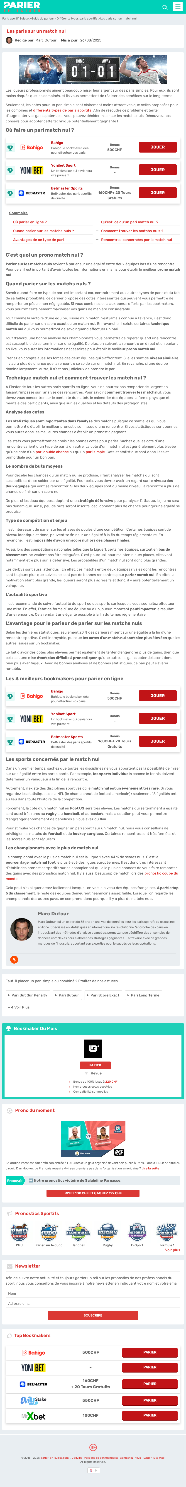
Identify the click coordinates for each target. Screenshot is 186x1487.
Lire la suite (150, 1168)
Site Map (158, 1457)
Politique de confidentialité (101, 1457)
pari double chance (52, 452)
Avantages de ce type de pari (38, 240)
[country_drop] (96, 1470)
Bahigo (57, 143)
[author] (9, 40)
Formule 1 (166, 1245)
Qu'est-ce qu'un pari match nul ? (129, 222)
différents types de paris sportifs (62, 110)
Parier (95, 1065)
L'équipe (77, 1457)
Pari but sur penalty (29, 995)
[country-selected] (91, 1470)
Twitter (147, 1457)
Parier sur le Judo (48, 1245)
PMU (19, 1245)
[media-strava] (14, 960)
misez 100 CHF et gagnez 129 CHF (93, 1193)
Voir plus (172, 1250)
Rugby (108, 1245)
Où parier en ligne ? (30, 222)
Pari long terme (145, 995)
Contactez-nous (130, 1457)
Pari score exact (105, 995)
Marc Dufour (53, 914)
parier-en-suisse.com (55, 1457)
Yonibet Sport (63, 165)
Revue (96, 1073)
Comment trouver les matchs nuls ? (132, 231)
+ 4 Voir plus (19, 1007)
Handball (78, 1245)
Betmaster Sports (67, 188)
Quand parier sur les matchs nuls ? (43, 231)
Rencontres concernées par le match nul (136, 240)
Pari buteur (69, 995)
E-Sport (137, 1245)
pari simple (95, 452)
